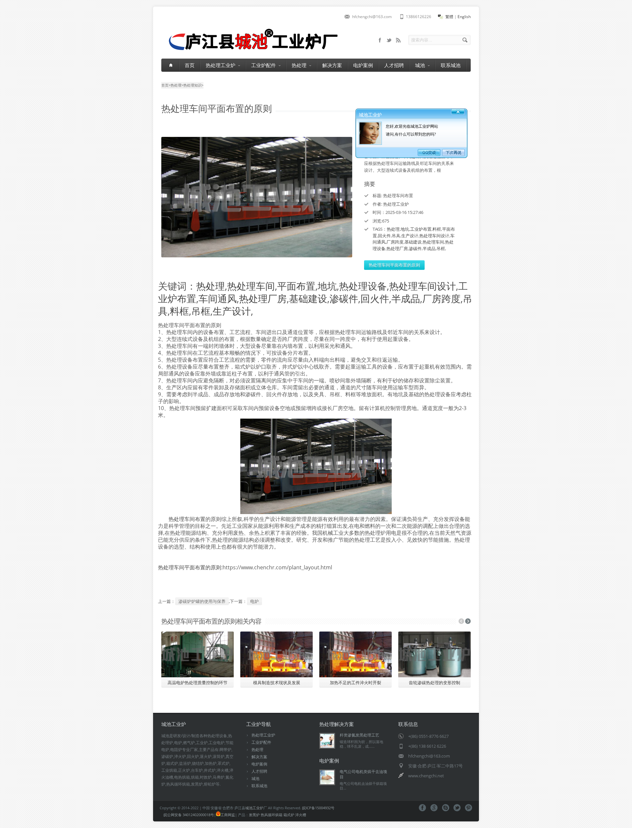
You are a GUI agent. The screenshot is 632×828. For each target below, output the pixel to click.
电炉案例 (363, 65)
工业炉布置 (421, 229)
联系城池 (451, 65)
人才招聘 (394, 65)
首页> (166, 85)
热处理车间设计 (434, 236)
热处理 (299, 65)
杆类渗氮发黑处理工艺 (359, 735)
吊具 (396, 236)
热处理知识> (193, 85)
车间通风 (217, 298)
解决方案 (332, 65)
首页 (190, 65)
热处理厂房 (397, 248)
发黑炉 (254, 814)
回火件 (384, 236)
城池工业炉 (254, 807)
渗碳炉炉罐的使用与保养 (201, 601)
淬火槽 (300, 814)
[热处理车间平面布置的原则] (256, 197)
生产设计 (409, 236)
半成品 (429, 248)
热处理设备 (363, 285)
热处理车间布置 (187, 519)
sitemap (389, 40)
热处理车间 (433, 242)
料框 (437, 229)
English (464, 16)
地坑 (405, 229)
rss (398, 40)
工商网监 (228, 814)
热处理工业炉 (220, 65)
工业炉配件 (263, 65)
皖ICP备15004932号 (318, 807)
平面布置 (296, 285)
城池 (420, 65)
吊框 (440, 248)
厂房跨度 (395, 242)
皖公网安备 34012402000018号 (189, 814)
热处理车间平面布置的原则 (394, 265)
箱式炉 (288, 814)
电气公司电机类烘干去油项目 (363, 774)
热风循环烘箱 (271, 814)
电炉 (254, 601)
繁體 (449, 16)
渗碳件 (415, 248)
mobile (379, 40)
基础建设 (413, 242)
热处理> (177, 85)
